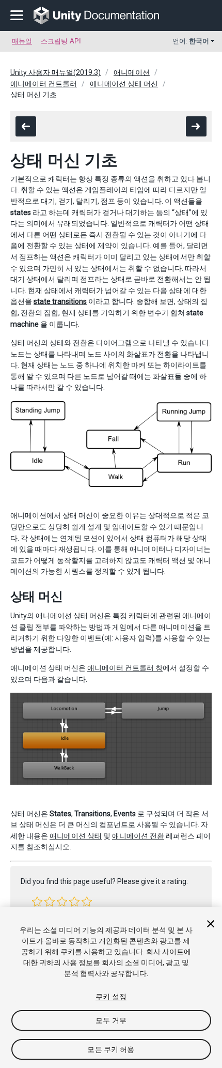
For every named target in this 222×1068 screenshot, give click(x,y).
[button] (37, 901)
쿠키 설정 (111, 997)
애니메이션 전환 (138, 836)
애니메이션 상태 (76, 836)
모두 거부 (111, 1020)
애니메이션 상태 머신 (124, 84)
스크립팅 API (61, 41)
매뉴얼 (22, 41)
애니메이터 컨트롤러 (43, 84)
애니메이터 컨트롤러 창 (125, 668)
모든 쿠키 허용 (110, 1049)
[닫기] (210, 923)
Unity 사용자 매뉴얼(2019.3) (55, 72)
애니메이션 (132, 72)
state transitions (60, 301)
